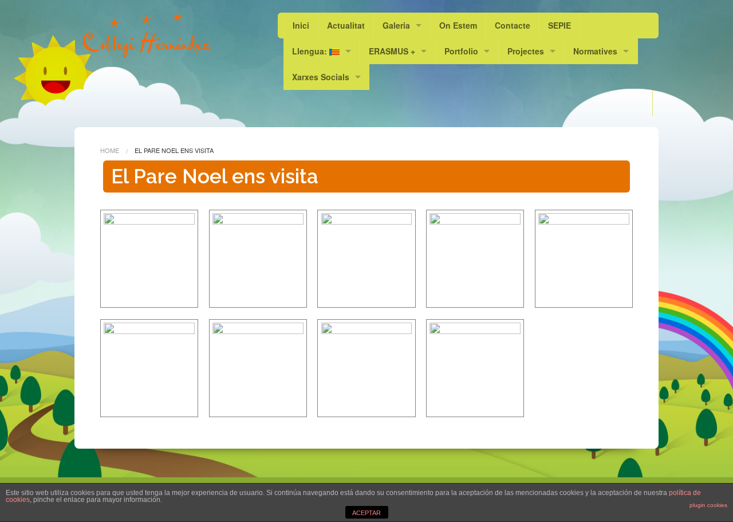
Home (109, 150)
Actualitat (346, 25)
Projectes (525, 51)
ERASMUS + (392, 51)
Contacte (512, 25)
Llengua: (310, 51)
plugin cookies (708, 505)
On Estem (458, 25)
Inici (301, 25)
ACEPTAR (366, 512)
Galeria (396, 25)
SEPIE (559, 25)
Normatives (595, 51)
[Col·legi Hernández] (147, 34)
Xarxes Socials (320, 77)
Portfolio (461, 51)
